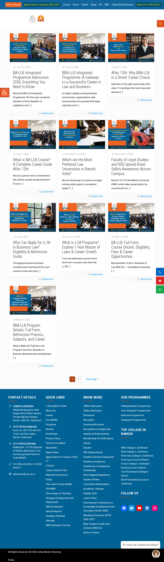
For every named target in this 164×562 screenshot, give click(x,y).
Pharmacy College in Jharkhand (137, 455)
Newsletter (51, 447)
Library (66, 4)
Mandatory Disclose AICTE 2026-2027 (97, 517)
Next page (91, 379)
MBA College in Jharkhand (134, 447)
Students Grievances (94, 461)
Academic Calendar (93, 488)
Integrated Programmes (133, 419)
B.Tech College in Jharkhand (135, 463)
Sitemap (50, 520)
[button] (4, 92)
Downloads (51, 433)
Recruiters (88, 419)
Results (50, 429)
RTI (100, 4)
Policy (49, 479)
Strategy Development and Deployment (60, 500)
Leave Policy (90, 498)
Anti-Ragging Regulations (96, 474)
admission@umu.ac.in (24, 474)
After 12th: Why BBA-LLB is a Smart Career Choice (130, 75)
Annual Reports (54, 511)
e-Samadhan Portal (56, 406)
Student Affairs (91, 479)
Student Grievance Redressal (98, 457)
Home (76, 4)
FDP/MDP (51, 488)
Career (84, 4)
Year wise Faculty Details (59, 484)
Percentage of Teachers (58, 493)
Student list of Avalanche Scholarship (96, 468)
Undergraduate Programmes (136, 406)
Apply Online (52, 452)
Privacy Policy (53, 438)
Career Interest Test (56, 470)
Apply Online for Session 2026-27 (62, 459)
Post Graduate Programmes (136, 410)
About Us (51, 410)
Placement (89, 415)
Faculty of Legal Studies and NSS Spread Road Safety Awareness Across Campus (131, 166)
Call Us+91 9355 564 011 (149, 4)
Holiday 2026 (90, 493)
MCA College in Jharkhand (134, 451)
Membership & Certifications (98, 438)
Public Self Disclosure (122, 4)
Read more (47, 113)
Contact (50, 465)
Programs (51, 424)
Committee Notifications (96, 484)
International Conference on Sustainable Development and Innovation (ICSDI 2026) (99, 506)
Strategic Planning (55, 516)
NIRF (107, 4)
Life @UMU (51, 419)
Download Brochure (93, 424)
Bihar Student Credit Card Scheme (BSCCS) (96, 526)
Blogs (93, 4)
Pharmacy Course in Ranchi (135, 459)
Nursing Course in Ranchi (133, 467)
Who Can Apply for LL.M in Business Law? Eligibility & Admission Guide (31, 249)
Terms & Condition (56, 443)
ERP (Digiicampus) (92, 452)
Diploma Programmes (132, 415)
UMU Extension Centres (58, 525)
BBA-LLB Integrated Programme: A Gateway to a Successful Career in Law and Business (81, 79)
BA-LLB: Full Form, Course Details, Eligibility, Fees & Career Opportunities (130, 249)
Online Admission (92, 410)
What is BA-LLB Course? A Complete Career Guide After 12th (32, 164)
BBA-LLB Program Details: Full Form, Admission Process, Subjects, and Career (29, 332)
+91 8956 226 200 (22, 464)
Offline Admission (92, 406)
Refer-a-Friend (91, 532)
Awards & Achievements (96, 433)
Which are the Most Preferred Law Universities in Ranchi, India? (79, 166)
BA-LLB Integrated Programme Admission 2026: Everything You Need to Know (31, 79)
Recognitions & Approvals (97, 429)
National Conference (57, 474)
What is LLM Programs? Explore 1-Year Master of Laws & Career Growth (81, 247)
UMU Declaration (54, 506)
